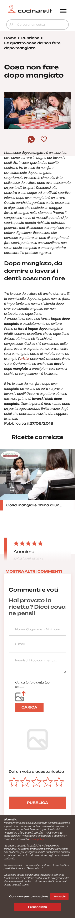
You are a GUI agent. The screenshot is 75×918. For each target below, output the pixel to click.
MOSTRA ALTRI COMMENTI (33, 571)
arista (24, 359)
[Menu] (63, 11)
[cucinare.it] (29, 9)
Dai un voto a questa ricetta (36, 771)
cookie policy (36, 839)
